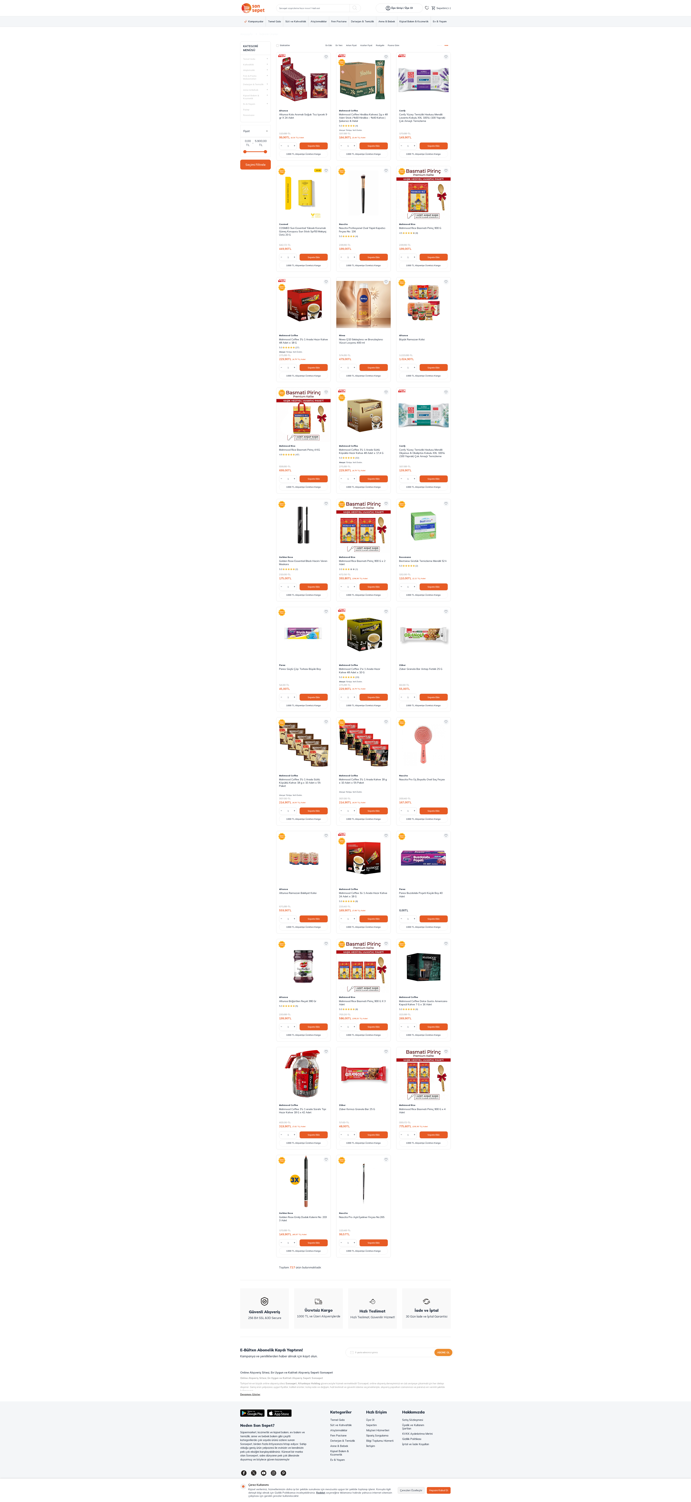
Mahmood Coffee (348, 110)
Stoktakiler (285, 45)
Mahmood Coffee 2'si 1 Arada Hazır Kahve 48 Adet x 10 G (359, 670)
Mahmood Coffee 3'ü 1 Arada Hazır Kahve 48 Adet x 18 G (303, 341)
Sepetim (371, 1425)
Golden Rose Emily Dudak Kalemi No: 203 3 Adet (303, 1218)
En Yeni (339, 45)
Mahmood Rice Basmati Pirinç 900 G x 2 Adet (362, 562)
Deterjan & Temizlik (362, 21)
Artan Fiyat (351, 45)
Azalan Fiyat (366, 45)
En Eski (329, 45)
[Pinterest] (283, 1473)
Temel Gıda (274, 21)
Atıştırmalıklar (319, 21)
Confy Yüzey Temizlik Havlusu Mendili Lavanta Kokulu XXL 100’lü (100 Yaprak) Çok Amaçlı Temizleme (422, 118)
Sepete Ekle (314, 146)
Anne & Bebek (386, 21)
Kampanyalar (255, 21)
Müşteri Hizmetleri (377, 1430)
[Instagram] (273, 1473)
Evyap (246, 109)
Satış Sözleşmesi (412, 1420)
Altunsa (283, 110)
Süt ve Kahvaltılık (295, 21)
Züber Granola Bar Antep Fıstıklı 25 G (420, 669)
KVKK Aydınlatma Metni (417, 1433)
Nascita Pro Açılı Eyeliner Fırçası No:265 (361, 1217)
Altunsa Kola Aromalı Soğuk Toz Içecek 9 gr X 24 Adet (303, 116)
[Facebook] (243, 1473)
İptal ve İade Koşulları (415, 1444)
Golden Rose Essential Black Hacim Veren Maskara (303, 562)
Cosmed (283, 224)
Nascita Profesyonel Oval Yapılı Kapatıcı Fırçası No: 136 (362, 229)
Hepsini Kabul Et (438, 1490)
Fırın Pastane (339, 21)
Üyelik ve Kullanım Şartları (413, 1426)
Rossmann (248, 115)
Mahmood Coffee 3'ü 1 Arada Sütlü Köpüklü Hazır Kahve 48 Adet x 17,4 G (361, 451)
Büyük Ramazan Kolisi (412, 339)
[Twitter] (253, 1473)
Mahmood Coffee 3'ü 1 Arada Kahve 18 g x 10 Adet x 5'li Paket (363, 781)
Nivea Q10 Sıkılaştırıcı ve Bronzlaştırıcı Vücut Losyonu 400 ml (361, 341)
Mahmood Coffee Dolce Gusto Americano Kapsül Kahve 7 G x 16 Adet (423, 1003)
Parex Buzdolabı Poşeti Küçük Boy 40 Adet (420, 894)
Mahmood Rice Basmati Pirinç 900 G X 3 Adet (362, 1003)
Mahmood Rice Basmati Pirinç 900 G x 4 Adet (422, 1111)
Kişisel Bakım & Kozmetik (413, 21)
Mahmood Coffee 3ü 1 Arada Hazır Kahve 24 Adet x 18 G (363, 894)
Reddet (320, 1492)
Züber (402, 665)
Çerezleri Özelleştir (411, 1490)
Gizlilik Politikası (411, 1439)
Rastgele (380, 45)
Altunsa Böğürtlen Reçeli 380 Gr (297, 1001)
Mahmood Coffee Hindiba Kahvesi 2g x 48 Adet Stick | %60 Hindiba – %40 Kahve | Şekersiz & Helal (363, 118)
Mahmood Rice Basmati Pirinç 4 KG (299, 449)
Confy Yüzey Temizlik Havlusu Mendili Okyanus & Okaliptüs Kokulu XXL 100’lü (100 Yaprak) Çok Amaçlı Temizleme (422, 453)
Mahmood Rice (407, 224)
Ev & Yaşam (440, 21)
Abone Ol (443, 1352)
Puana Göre (393, 45)
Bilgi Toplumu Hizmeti (380, 1440)
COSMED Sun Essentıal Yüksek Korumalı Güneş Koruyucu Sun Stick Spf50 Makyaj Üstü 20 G (302, 231)
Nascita (343, 224)
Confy (402, 110)
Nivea (342, 335)
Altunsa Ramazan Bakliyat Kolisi (298, 893)
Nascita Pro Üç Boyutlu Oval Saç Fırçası (422, 779)
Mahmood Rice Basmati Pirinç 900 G (420, 228)
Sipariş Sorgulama (377, 1435)
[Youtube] (263, 1473)
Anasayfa (246, 34)
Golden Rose (286, 557)
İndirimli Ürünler (268, 34)
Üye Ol (370, 1420)
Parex (282, 665)
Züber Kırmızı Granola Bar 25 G (357, 1109)
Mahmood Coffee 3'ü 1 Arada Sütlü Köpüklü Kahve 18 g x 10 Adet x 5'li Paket (299, 783)
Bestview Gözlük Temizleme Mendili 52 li (422, 561)
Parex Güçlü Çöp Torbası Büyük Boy (300, 669)
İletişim (370, 1446)
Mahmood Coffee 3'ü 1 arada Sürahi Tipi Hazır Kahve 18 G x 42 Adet (302, 1111)
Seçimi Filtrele (255, 164)
